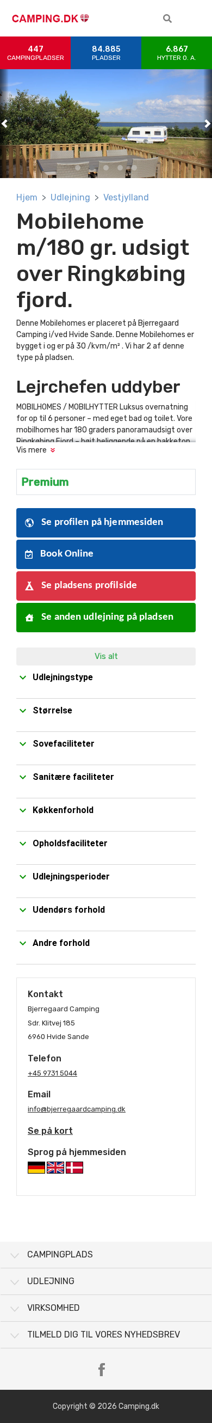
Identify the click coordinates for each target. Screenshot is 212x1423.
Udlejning (70, 197)
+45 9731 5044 (52, 1073)
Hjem (27, 197)
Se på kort (50, 1131)
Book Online (66, 554)
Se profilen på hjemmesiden (101, 522)
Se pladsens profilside (88, 586)
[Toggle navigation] (195, 18)
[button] (167, 18)
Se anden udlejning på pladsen (106, 617)
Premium (45, 481)
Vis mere (31, 450)
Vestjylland (126, 197)
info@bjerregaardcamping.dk (77, 1109)
